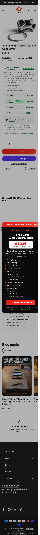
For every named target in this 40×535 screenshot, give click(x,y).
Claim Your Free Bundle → (21, 302)
